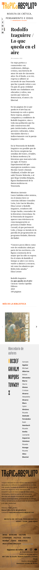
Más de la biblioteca (14, 303)
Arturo (26, 377)
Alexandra (26, 400)
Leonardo (26, 438)
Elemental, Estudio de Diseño (27, 563)
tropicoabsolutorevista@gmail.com (21, 512)
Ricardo (26, 416)
